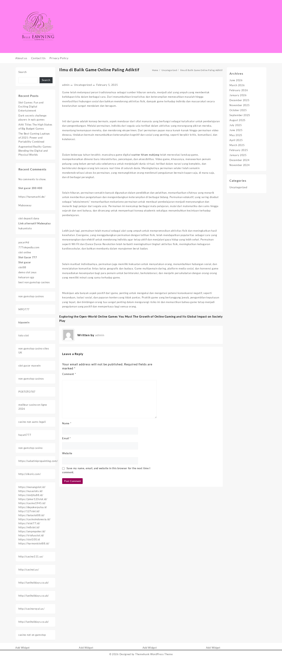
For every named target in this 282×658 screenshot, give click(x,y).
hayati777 (24, 434)
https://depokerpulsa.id (32, 507)
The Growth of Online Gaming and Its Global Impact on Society (178, 316)
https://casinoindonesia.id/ (34, 519)
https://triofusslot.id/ (31, 535)
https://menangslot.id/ (31, 487)
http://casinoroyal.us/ (31, 608)
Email (66, 438)
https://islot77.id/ (29, 523)
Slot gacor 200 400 (30, 188)
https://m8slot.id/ (29, 527)
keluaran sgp (26, 277)
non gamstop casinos (31, 296)
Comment (69, 374)
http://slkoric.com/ (29, 474)
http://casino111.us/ (30, 556)
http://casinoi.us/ (28, 569)
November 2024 (239, 165)
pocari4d (23, 242)
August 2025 (237, 120)
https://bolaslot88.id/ (31, 515)
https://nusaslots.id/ (30, 491)
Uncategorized (83, 84)
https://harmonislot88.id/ (33, 543)
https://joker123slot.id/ (32, 499)
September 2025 (239, 115)
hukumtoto (25, 228)
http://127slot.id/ (29, 511)
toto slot (23, 335)
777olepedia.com (29, 247)
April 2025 (236, 140)
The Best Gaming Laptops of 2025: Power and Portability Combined (34, 137)
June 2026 (235, 80)
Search (22, 71)
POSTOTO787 (26, 391)
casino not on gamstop (32, 634)
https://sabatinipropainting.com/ (38, 460)
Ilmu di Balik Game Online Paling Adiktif (99, 69)
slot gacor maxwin (29, 365)
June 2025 (235, 130)
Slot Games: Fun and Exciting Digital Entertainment (30, 106)
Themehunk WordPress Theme (154, 654)
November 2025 (239, 105)
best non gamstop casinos (34, 282)
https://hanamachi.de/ (31, 196)
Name (66, 423)
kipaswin (24, 322)
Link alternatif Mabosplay (34, 223)
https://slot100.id (29, 539)
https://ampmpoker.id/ (32, 531)
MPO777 (24, 309)
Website (67, 453)
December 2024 (239, 160)
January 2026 (238, 95)
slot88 (22, 267)
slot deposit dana (28, 218)
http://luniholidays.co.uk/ (33, 582)
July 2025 (235, 125)
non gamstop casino (30, 447)
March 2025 (237, 145)
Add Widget (22, 647)
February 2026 (238, 90)
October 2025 (238, 110)
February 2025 (238, 150)
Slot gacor (24, 262)
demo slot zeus (27, 272)
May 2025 (235, 135)
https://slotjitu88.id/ (30, 495)
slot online (24, 252)
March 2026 (237, 85)
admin (66, 84)
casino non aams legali (32, 421)
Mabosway (25, 205)
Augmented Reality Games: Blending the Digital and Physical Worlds (35, 150)
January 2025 (238, 155)
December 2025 (239, 100)
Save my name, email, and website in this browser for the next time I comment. (106, 470)
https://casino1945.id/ (32, 503)
